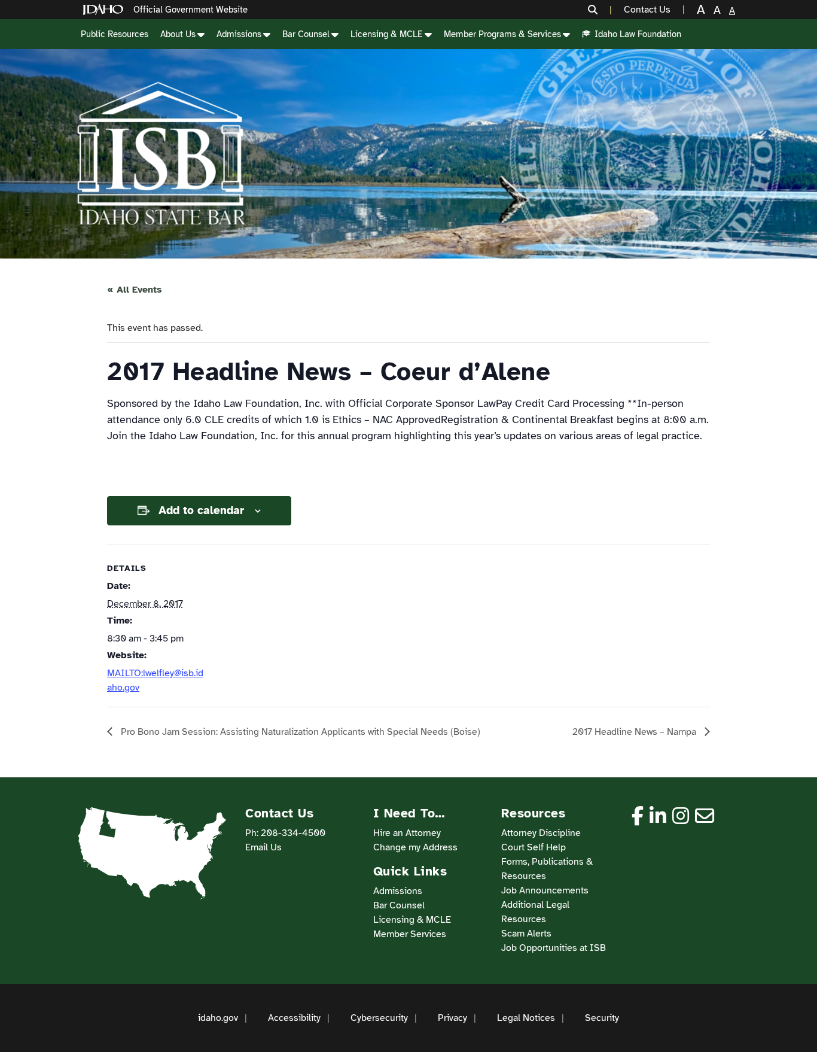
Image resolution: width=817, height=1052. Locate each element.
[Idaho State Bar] (161, 154)
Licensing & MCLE (386, 34)
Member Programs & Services (502, 34)
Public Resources (114, 34)
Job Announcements (545, 890)
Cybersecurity (379, 1018)
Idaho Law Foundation (638, 34)
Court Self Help (533, 847)
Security (602, 1018)
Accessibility (294, 1018)
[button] (600, 9)
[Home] (105, 10)
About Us (178, 34)
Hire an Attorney (407, 833)
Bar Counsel (306, 34)
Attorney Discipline (541, 833)
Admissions (239, 34)
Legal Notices (526, 1018)
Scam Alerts (526, 933)
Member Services (409, 934)
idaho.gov (218, 1018)
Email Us (263, 847)
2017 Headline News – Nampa (635, 732)
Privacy (452, 1018)
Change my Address (415, 847)
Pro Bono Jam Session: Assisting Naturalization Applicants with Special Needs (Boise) (299, 732)
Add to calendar (201, 510)
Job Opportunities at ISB (553, 948)
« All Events (134, 290)
